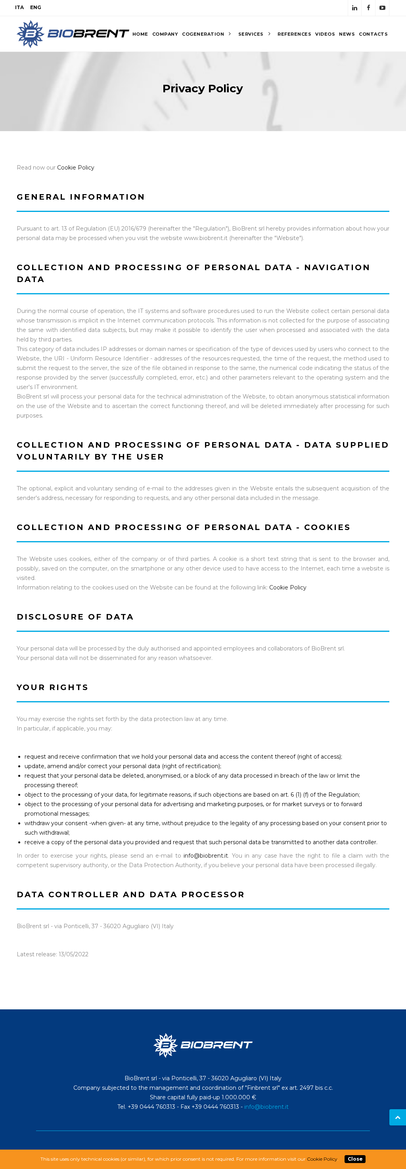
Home (140, 34)
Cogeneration (204, 34)
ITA (19, 7)
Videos (325, 34)
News (347, 34)
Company (165, 34)
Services (251, 34)
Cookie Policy (75, 167)
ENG (35, 7)
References (294, 34)
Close (355, 1159)
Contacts (373, 34)
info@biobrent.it (206, 855)
